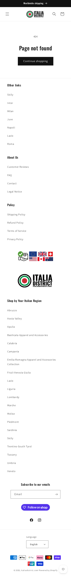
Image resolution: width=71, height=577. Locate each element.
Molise (11, 413)
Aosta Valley (14, 318)
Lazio (10, 135)
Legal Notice (14, 191)
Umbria (11, 463)
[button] (7, 14)
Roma (10, 144)
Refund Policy (15, 222)
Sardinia (12, 430)
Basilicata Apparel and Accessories (27, 335)
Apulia (11, 326)
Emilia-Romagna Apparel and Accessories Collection (31, 362)
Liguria (11, 389)
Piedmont (13, 421)
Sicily (10, 94)
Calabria (12, 343)
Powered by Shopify (48, 570)
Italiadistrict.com (29, 570)
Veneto (11, 471)
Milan (10, 111)
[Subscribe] (56, 494)
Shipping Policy (16, 214)
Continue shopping (35, 61)
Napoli (11, 127)
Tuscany (12, 454)
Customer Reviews (18, 166)
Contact (12, 183)
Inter (10, 103)
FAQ (9, 175)
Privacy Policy (15, 239)
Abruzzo (12, 310)
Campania (13, 351)
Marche (11, 405)
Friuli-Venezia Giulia (19, 372)
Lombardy (13, 397)
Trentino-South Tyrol (19, 446)
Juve (10, 119)
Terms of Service (16, 230)
